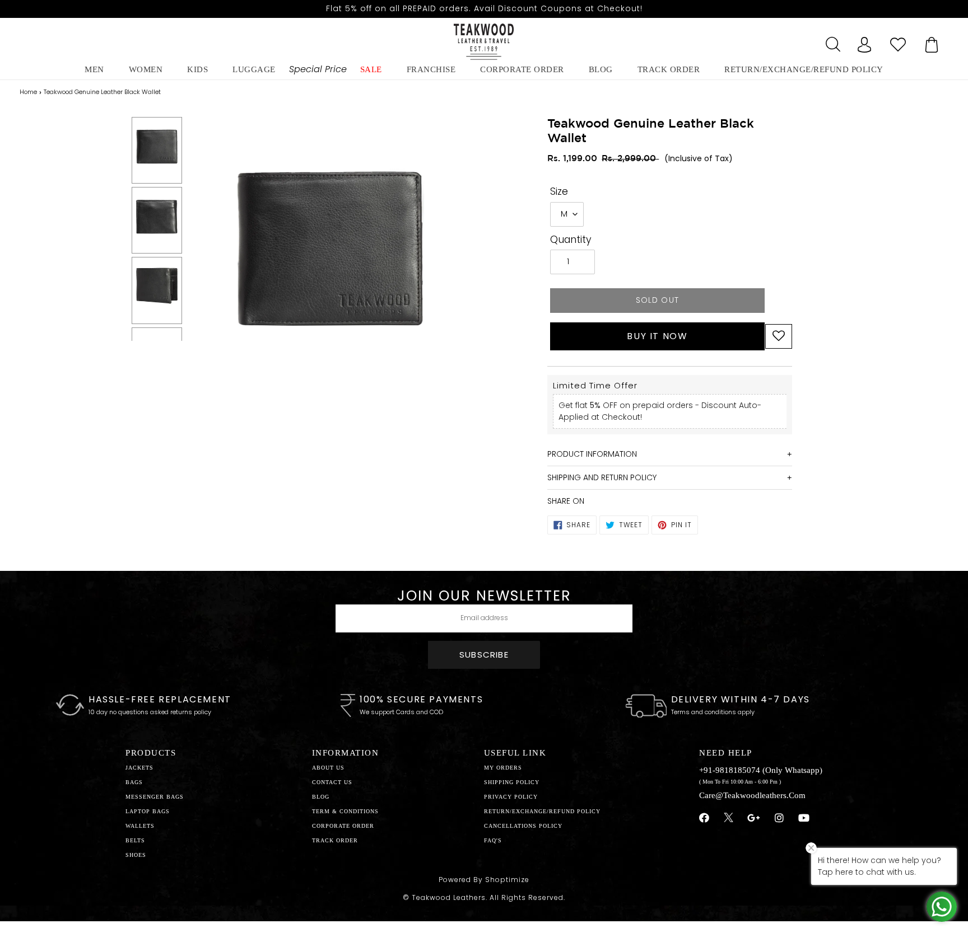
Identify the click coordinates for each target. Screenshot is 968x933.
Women (146, 69)
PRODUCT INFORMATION (592, 454)
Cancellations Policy (523, 826)
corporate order (522, 69)
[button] (778, 336)
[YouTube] (804, 818)
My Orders (503, 768)
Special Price (318, 69)
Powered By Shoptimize (484, 879)
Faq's (493, 840)
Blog (320, 797)
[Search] (830, 41)
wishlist (898, 41)
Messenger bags (154, 797)
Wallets (140, 826)
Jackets (139, 768)
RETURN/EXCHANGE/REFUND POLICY (803, 69)
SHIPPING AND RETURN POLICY (602, 477)
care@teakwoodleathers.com (752, 795)
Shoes (135, 855)
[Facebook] (704, 818)
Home (28, 91)
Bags (134, 782)
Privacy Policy (511, 797)
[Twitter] (728, 818)
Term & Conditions (345, 811)
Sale (371, 69)
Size (559, 191)
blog (601, 69)
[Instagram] (779, 818)
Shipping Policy (511, 782)
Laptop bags (147, 811)
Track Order (668, 69)
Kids (197, 69)
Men (94, 69)
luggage (254, 69)
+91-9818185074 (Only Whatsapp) (760, 770)
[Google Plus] (754, 818)
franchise (431, 69)
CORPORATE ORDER (343, 826)
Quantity (571, 239)
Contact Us (332, 782)
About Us (328, 768)
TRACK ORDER (335, 840)
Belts (135, 840)
